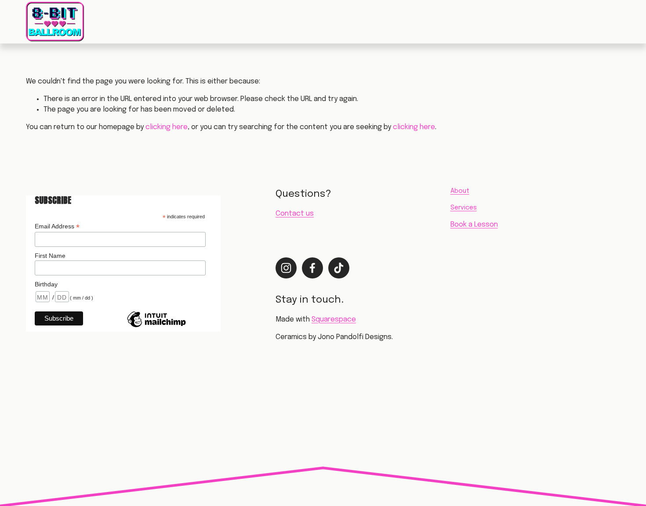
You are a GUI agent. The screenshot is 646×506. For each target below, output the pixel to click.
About (213, 21)
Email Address (57, 226)
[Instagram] (574, 21)
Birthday (46, 284)
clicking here (166, 127)
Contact (249, 21)
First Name (50, 255)
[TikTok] (615, 21)
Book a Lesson (127, 21)
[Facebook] (595, 21)
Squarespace (334, 319)
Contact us (295, 213)
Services (177, 21)
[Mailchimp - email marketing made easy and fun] (156, 326)
